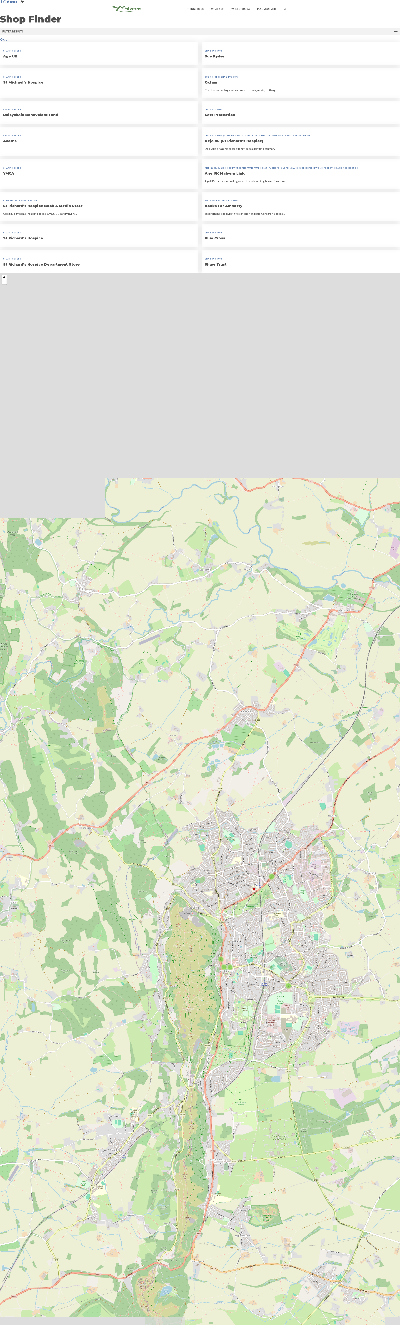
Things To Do (195, 8)
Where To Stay (240, 8)
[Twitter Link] (8, 2)
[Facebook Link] (1, 2)
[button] (207, 9)
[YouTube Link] (11, 2)
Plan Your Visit (267, 8)
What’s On (217, 8)
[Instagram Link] (4, 2)
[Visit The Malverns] (126, 9)
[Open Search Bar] (285, 9)
